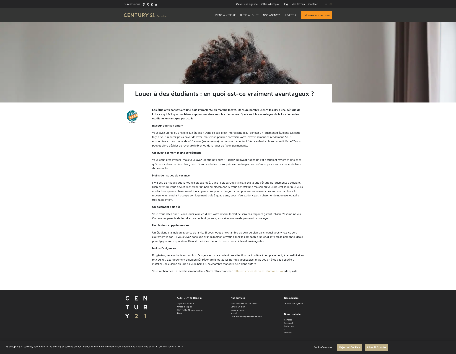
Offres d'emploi (270, 4)
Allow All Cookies (376, 347)
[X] (147, 4)
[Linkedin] (155, 4)
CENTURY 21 (132, 123)
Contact (313, 4)
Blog (285, 4)
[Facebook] (143, 4)
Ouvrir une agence (247, 4)
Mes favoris (298, 4)
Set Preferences (323, 347)
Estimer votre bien (316, 15)
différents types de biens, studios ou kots (259, 271)
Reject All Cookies (349, 347)
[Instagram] (151, 4)
